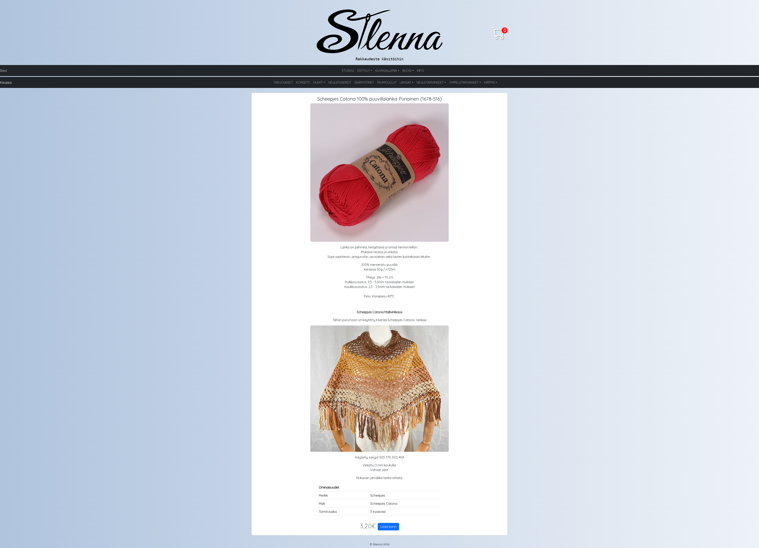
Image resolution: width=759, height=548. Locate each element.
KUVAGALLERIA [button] (386, 71)
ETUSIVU (348, 71)
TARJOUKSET (283, 82)
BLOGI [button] (406, 71)
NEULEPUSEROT (339, 82)
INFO (420, 71)
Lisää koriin (388, 527)
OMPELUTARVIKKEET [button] (464, 82)
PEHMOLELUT (386, 82)
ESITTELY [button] (363, 71)
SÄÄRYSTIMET (364, 82)
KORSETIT (303, 82)
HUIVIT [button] (318, 82)
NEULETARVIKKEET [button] (430, 82)
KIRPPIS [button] (489, 82)
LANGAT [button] (405, 82)
